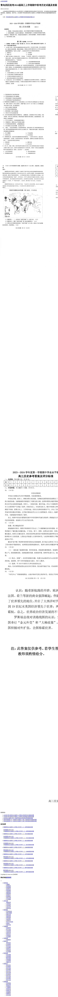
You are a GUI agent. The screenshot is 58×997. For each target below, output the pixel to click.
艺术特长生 (9, 911)
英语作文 (8, 948)
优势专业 (8, 908)
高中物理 (8, 969)
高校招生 (5, 909)
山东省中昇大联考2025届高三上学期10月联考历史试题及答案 (18, 815)
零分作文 (8, 945)
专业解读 (5, 926)
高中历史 (8, 975)
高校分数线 (9, 912)
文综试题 (8, 960)
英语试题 (8, 956)
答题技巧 (8, 993)
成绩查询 (8, 891)
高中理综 (8, 978)
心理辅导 (8, 987)
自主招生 (8, 918)
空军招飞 (8, 920)
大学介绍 (5, 900)
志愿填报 (5, 938)
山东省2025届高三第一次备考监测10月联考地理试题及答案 (18, 818)
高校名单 (8, 902)
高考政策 (8, 885)
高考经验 (8, 983)
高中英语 (8, 968)
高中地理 (8, 977)
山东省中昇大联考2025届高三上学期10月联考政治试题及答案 (18, 816)
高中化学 (8, 971)
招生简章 (8, 915)
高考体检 (8, 890)
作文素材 (8, 947)
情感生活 (8, 990)
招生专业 (8, 924)
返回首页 (8, 877)
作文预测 (8, 951)
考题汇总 (8, 962)
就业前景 (8, 927)
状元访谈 (8, 995)
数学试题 (8, 957)
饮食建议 (8, 992)
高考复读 (8, 989)
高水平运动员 (9, 921)
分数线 (8, 884)
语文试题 (8, 954)
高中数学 (8, 966)
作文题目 (8, 944)
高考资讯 (5, 883)
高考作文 (5, 941)
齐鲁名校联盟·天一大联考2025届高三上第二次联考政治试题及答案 (20, 821)
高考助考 (5, 981)
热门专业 (8, 929)
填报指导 (8, 939)
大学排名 (8, 903)
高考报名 (8, 896)
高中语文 (8, 965)
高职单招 (8, 917)
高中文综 (8, 980)
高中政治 (8, 974)
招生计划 (8, 914)
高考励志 (8, 986)
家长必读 (8, 984)
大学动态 (8, 905)
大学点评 (8, 906)
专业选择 (8, 930)
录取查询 (8, 893)
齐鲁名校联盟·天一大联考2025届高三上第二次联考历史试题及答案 (20, 819)
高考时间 (8, 888)
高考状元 (8, 894)
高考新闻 (8, 887)
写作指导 (8, 950)
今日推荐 (8, 899)
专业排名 (8, 935)
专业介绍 (8, 932)
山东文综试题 (4, 1)
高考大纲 (8, 897)
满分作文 (8, 942)
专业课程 (8, 936)
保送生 (8, 923)
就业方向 (8, 933)
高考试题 (5, 953)
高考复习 (5, 963)
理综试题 (8, 959)
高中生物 (8, 972)
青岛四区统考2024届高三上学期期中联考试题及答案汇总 (20, 17)
